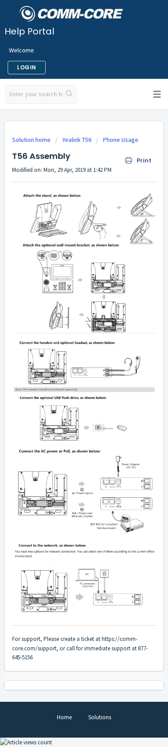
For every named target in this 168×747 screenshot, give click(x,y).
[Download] (67, 373)
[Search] (69, 94)
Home (64, 717)
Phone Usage (120, 140)
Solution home (32, 140)
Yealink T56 (76, 140)
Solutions (99, 717)
